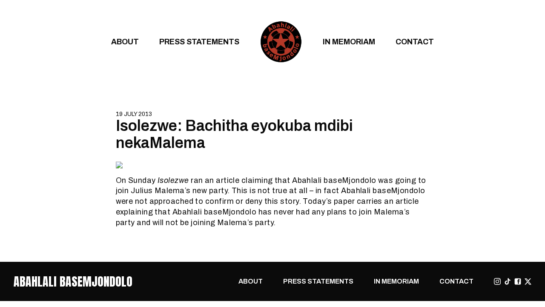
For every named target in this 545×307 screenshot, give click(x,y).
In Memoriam (349, 41)
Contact (415, 41)
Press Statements (199, 41)
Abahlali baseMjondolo (73, 281)
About (125, 41)
